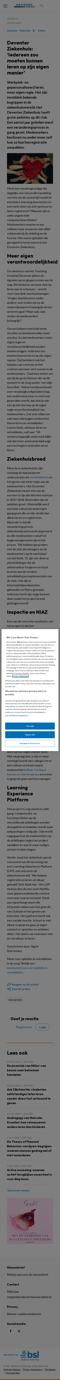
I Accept (30, 726)
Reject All (30, 735)
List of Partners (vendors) (16, 715)
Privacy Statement (20, 676)
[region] (30, 690)
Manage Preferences (30, 743)
